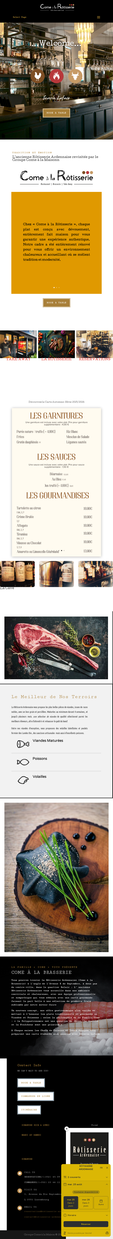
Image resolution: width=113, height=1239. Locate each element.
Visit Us (30, 1190)
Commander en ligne (35, 1096)
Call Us (29, 1172)
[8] (56, 556)
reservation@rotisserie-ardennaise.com (51, 1211)
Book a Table (56, 113)
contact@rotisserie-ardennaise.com (48, 1217)
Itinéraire (29, 1110)
